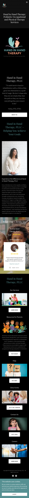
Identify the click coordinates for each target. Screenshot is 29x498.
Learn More (14, 310)
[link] (4, 2)
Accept (14, 494)
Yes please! (14, 354)
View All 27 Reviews (15, 239)
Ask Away (14, 380)
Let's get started (14, 407)
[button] (26, 2)
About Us (14, 114)
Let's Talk (14, 434)
